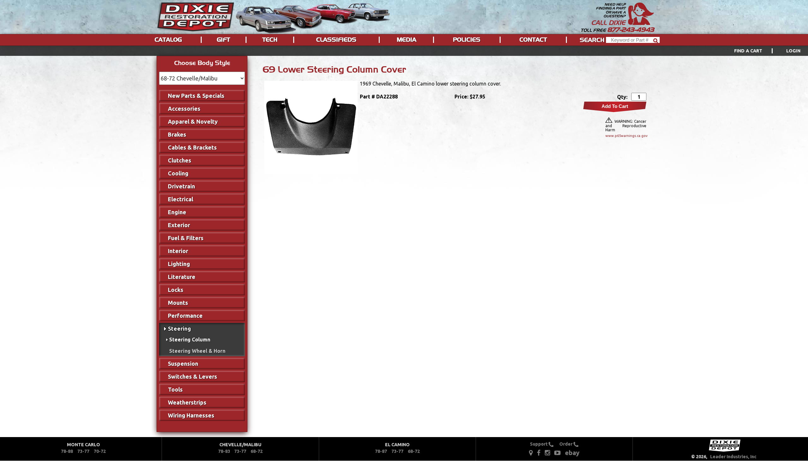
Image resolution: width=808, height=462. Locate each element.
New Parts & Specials (196, 95)
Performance (185, 315)
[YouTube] (557, 452)
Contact (533, 40)
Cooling (178, 173)
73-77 (83, 451)
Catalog (168, 40)
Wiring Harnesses (191, 415)
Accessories (184, 108)
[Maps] (530, 452)
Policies (466, 40)
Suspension (183, 363)
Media (406, 40)
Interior (178, 251)
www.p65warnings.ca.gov (625, 136)
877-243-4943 (630, 29)
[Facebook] (539, 452)
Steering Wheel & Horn (197, 351)
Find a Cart (748, 50)
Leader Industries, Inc (733, 456)
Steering (179, 328)
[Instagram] (547, 452)
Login (793, 50)
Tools (175, 389)
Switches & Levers (192, 376)
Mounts (178, 302)
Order (566, 444)
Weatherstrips (187, 402)
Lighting (179, 264)
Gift (223, 40)
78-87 (381, 451)
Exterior (179, 225)
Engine (177, 212)
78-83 (224, 451)
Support (539, 444)
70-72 (100, 451)
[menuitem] (760, 50)
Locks (175, 290)
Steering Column (189, 339)
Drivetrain (181, 186)
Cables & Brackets (192, 147)
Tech (269, 40)
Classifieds (336, 40)
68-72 (257, 451)
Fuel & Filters (186, 238)
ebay (572, 452)
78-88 (67, 451)
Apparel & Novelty (193, 121)
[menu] (404, 50)
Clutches (179, 160)
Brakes (177, 134)
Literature (181, 277)
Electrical (180, 199)
